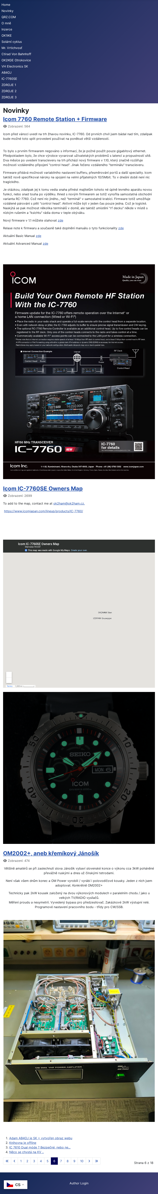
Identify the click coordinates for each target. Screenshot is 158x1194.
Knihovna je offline (22, 1143)
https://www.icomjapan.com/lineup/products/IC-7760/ (43, 511)
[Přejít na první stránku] (7, 1161)
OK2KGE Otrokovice (16, 60)
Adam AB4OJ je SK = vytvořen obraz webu (40, 1138)
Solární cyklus (12, 42)
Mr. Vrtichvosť (12, 48)
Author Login (79, 1183)
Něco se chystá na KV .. (26, 1152)
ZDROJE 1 (9, 85)
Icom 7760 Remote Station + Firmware (55, 119)
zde (60, 220)
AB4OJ (7, 72)
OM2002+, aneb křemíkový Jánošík (51, 853)
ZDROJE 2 (9, 91)
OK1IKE (7, 35)
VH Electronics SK (15, 66)
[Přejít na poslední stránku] (96, 1161)
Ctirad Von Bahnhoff (16, 54)
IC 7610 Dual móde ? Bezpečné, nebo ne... (40, 1147)
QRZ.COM (9, 17)
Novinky (7, 11)
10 (81, 1161)
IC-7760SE (9, 79)
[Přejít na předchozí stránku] (14, 1161)
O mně (6, 23)
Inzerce (7, 29)
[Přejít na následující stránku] (89, 1161)
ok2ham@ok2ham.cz (68, 503)
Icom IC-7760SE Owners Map (43, 488)
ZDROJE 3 (9, 97)
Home (6, 5)
